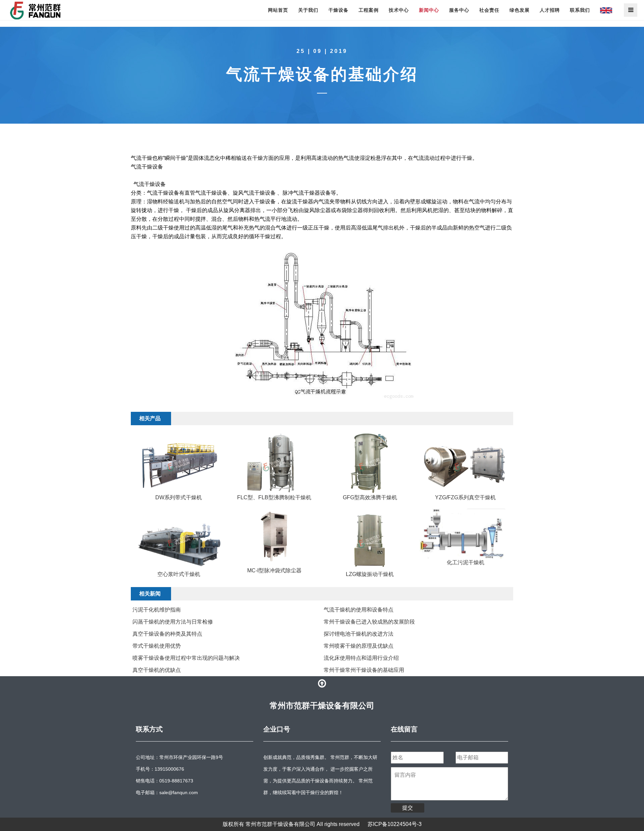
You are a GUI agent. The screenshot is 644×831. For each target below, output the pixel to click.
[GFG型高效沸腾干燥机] (370, 462)
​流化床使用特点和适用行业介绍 (361, 658)
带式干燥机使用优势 (156, 646)
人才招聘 (550, 10)
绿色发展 (519, 10)
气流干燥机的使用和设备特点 (358, 610)
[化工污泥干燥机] (465, 533)
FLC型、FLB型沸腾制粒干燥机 (274, 497)
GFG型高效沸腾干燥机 (370, 497)
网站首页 (278, 10)
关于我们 (308, 10)
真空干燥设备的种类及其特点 (167, 634)
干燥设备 (338, 10)
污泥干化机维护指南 (156, 610)
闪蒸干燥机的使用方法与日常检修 (172, 622)
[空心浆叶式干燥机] (178, 539)
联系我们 (580, 10)
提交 (407, 808)
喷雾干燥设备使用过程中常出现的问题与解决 (186, 658)
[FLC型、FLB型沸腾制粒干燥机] (274, 462)
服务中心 (459, 10)
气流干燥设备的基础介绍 (322, 74)
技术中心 (399, 10)
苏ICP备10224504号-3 (395, 824)
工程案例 (369, 10)
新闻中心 (429, 10)
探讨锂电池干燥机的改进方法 (358, 634)
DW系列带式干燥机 (178, 497)
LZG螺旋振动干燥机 (370, 574)
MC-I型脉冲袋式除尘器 (274, 570)
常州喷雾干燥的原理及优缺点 (358, 646)
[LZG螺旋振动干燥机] (370, 539)
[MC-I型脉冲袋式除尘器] (274, 537)
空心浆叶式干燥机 (178, 574)
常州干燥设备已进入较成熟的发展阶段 (369, 622)
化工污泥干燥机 (465, 562)
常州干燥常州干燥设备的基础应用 (364, 670)
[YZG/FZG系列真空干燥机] (465, 462)
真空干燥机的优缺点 (156, 670)
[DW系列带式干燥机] (178, 462)
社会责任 (489, 10)
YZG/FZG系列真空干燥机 (465, 497)
